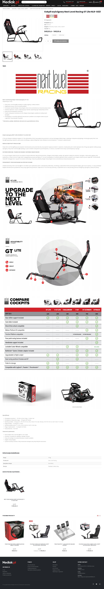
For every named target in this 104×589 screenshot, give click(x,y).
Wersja (46, 35)
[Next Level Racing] (51, 16)
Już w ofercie (55, 568)
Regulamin (5, 571)
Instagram (99, 584)
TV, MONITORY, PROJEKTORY (38, 5)
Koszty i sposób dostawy (33, 566)
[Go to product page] (14, 486)
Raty (49, 28)
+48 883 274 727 (69, 2)
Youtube (96, 584)
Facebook (93, 584)
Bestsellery (55, 564)
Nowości (54, 566)
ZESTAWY (13, 5)
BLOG (77, 5)
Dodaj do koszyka (61, 41)
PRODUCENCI (65, 5)
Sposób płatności (31, 564)
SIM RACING (6, 5)
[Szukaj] (45, 2)
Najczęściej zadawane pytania (34, 570)
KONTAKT (82, 5)
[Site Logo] (11, 2)
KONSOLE (48, 5)
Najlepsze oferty (56, 570)
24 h (52, 22)
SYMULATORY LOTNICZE (23, 5)
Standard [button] (54, 35)
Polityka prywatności (7, 575)
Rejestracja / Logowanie (58, 571)
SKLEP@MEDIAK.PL (83, 2)
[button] (3, 31)
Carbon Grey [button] (61, 35)
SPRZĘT (53, 5)
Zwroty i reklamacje (7, 573)
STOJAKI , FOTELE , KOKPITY (59, 26)
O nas (4, 570)
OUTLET (59, 5)
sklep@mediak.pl (81, 573)
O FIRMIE (73, 5)
